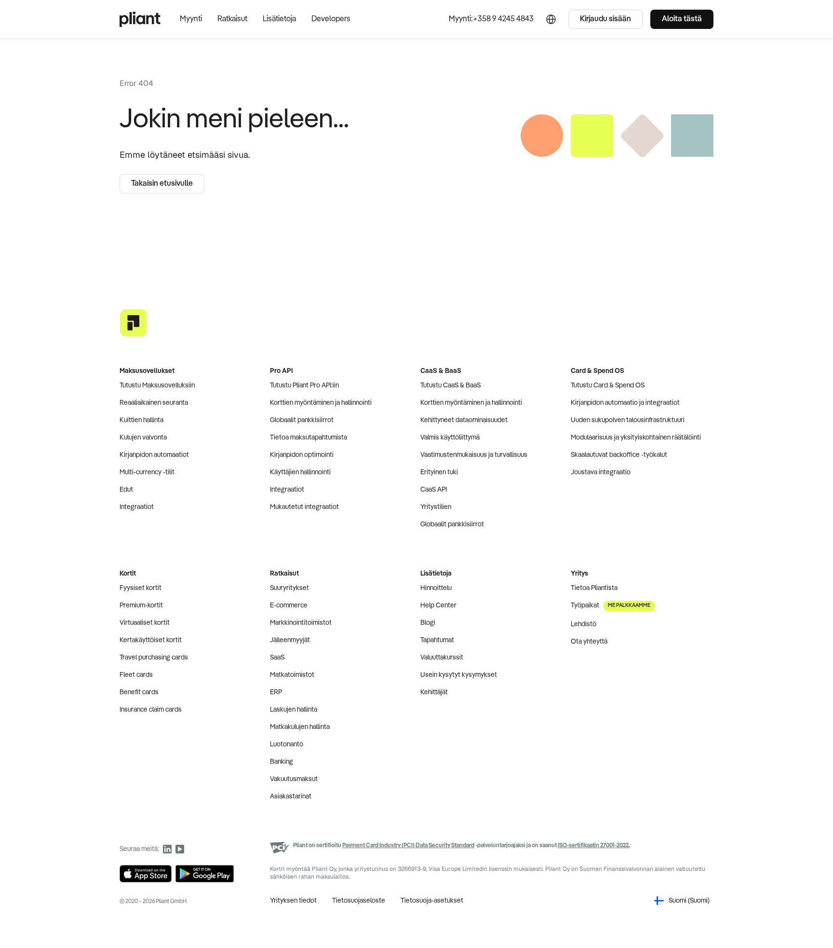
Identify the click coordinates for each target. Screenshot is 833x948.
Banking (281, 761)
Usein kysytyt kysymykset (458, 675)
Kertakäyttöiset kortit (151, 640)
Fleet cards (136, 675)
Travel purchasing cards (154, 657)
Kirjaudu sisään (605, 19)
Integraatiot (137, 507)
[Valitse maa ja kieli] (551, 19)
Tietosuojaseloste (358, 900)
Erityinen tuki (439, 472)
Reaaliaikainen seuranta (154, 402)
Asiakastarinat (290, 796)
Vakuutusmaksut (294, 779)
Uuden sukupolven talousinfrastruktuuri (628, 420)
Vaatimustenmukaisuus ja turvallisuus (473, 455)
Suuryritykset (289, 588)
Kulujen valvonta (143, 437)
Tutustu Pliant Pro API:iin (304, 385)
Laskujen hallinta (293, 709)
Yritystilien (435, 507)
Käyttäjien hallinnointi (300, 472)
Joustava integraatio (601, 472)
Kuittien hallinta (141, 420)
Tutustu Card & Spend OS (608, 385)
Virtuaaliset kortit (145, 622)
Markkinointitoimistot (301, 622)
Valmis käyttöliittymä (450, 437)
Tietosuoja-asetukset (432, 900)
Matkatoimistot (292, 675)
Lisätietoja (279, 19)
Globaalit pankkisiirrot (302, 420)
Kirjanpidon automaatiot (154, 455)
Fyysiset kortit (140, 588)
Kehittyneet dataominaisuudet (464, 420)
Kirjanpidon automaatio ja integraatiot (625, 402)
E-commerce (289, 605)
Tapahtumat (437, 640)
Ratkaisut (232, 19)
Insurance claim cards (151, 709)
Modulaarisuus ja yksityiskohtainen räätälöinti (636, 437)
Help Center (438, 605)
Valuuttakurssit (441, 657)
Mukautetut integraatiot (304, 507)
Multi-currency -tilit (147, 472)
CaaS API (433, 489)
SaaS (277, 657)
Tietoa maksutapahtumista (308, 437)
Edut (126, 489)
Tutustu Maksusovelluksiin (157, 385)
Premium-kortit (141, 605)
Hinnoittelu (436, 588)
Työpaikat (610, 605)
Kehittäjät (434, 692)
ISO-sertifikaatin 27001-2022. (594, 846)
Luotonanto (286, 744)
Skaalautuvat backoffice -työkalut (619, 455)
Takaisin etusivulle (162, 184)
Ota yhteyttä (589, 641)
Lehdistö (583, 624)
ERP (276, 692)
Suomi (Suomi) (689, 900)
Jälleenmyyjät (290, 640)
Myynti (191, 19)
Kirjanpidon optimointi (302, 455)
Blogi (427, 622)
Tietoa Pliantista (594, 588)
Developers (330, 19)
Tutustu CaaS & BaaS (450, 385)
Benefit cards (139, 692)
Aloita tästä (682, 19)
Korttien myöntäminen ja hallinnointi (321, 402)
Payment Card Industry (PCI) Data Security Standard (408, 846)
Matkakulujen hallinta (300, 727)
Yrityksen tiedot (293, 900)
